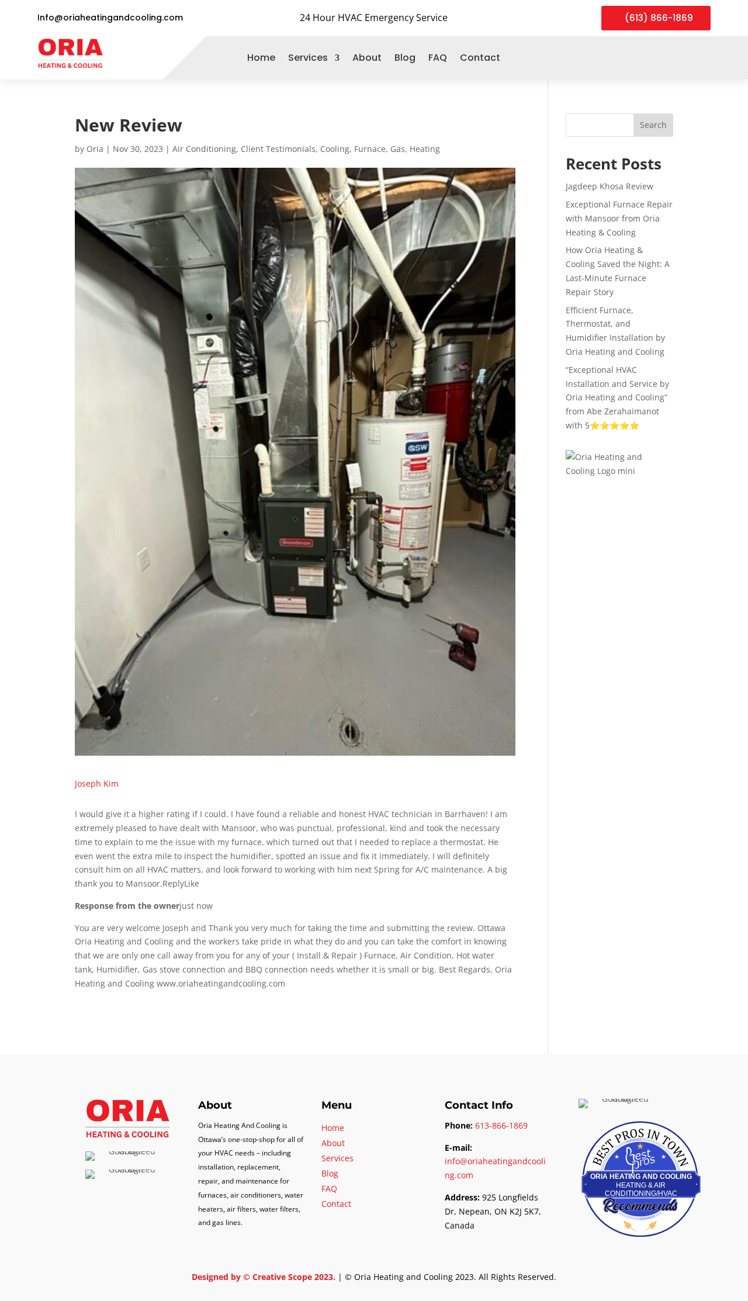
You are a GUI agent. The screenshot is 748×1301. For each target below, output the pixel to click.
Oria (94, 148)
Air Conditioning (204, 148)
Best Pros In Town (641, 1132)
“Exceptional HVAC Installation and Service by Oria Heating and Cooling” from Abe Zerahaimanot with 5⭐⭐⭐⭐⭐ (617, 397)
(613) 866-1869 (659, 18)
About (367, 57)
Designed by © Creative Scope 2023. (265, 1276)
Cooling (334, 148)
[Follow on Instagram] (702, 58)
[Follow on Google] (681, 58)
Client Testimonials (278, 148)
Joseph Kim (97, 783)
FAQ (437, 57)
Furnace (370, 148)
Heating (425, 148)
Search (653, 124)
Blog (404, 57)
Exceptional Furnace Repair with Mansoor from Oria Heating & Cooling (619, 218)
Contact (480, 57)
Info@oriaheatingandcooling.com (110, 17)
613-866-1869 (501, 1125)
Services (308, 57)
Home (261, 57)
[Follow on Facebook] (660, 58)
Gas (397, 148)
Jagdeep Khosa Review (609, 186)
